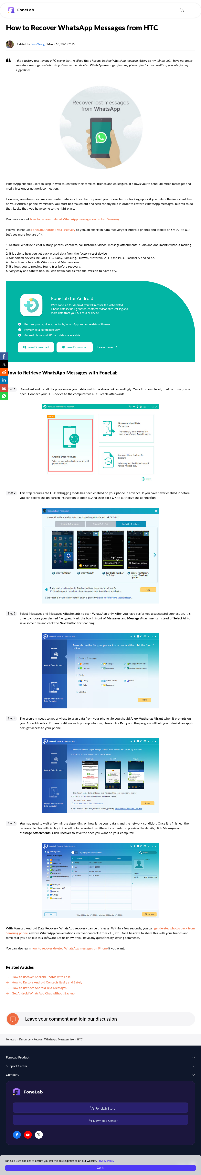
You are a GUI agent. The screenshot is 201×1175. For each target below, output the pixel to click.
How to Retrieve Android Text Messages (39, 988)
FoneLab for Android (72, 298)
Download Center (105, 1120)
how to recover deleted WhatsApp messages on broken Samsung (74, 219)
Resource (24, 1039)
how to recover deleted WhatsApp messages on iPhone (69, 948)
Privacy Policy (106, 1161)
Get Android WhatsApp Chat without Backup (43, 993)
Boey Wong (38, 44)
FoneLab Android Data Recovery (53, 229)
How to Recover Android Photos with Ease (41, 977)
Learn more (105, 347)
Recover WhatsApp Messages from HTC (58, 1039)
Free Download (38, 347)
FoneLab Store (105, 1108)
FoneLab (11, 1039)
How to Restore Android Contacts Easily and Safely (47, 982)
